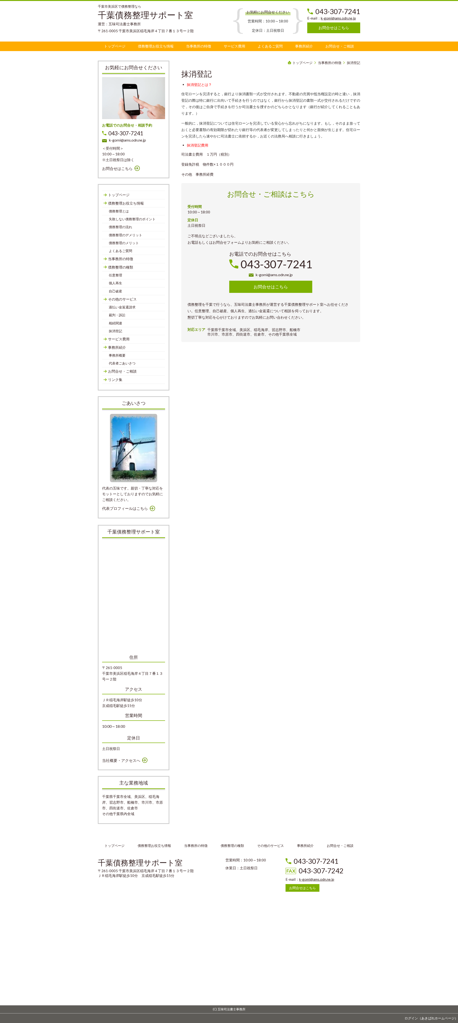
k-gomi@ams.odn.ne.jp (338, 18)
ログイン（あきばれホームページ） (431, 1018)
